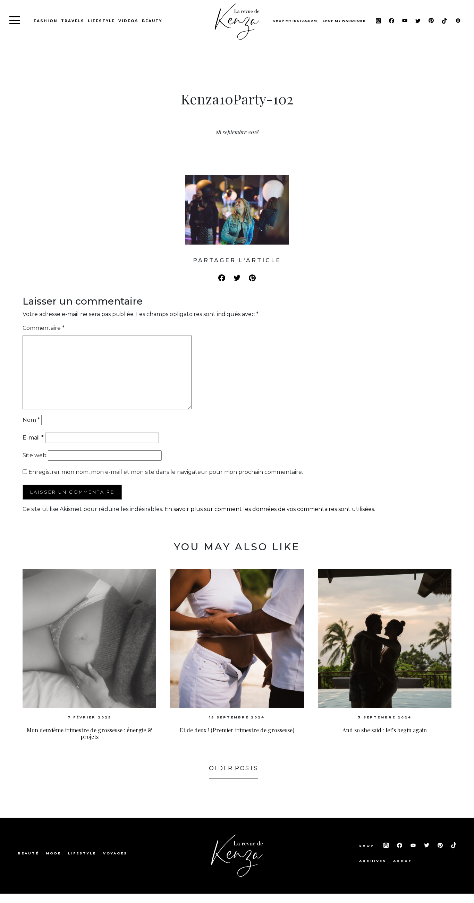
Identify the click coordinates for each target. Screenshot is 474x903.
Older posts (233, 768)
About (402, 861)
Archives (372, 861)
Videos (128, 21)
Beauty (152, 21)
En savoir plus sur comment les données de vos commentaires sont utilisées (269, 509)
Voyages (115, 853)
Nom (31, 420)
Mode (53, 853)
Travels (72, 21)
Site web (34, 455)
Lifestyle (101, 21)
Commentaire (44, 328)
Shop (367, 845)
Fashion (46, 21)
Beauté (28, 853)
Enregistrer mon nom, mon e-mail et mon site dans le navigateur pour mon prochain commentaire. (165, 472)
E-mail (33, 437)
